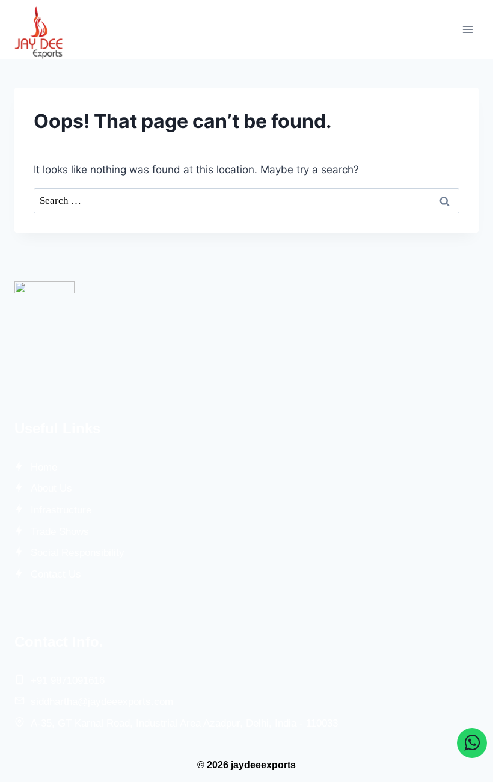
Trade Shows (60, 531)
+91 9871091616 (68, 680)
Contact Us (56, 574)
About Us (51, 488)
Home (44, 467)
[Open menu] (467, 29)
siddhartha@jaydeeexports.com (102, 701)
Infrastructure (61, 510)
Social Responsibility (77, 552)
